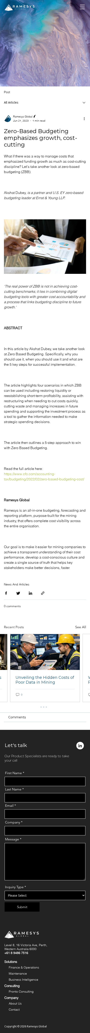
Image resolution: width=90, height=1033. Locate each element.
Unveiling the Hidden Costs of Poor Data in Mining (45, 680)
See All (80, 627)
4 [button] (49, 707)
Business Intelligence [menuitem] (23, 980)
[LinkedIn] (30, 593)
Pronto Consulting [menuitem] (21, 991)
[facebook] (6, 593)
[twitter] (18, 593)
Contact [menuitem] (14, 1010)
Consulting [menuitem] (12, 986)
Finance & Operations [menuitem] (24, 967)
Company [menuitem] (11, 998)
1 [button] (41, 707)
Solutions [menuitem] (10, 962)
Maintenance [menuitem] (18, 973)
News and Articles (16, 584)
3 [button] (46, 707)
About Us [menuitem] (15, 1003)
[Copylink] (43, 593)
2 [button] (43, 707)
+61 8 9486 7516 (16, 953)
